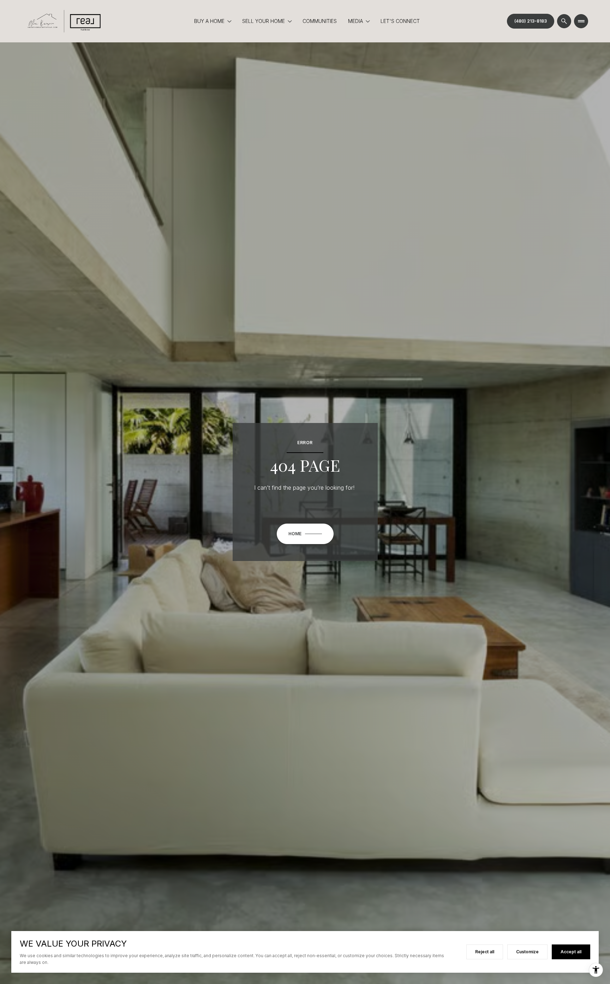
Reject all (484, 951)
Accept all (571, 951)
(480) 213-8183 (530, 21)
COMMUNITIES (320, 21)
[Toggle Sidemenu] (581, 21)
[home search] (564, 21)
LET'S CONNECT (400, 21)
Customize (527, 951)
